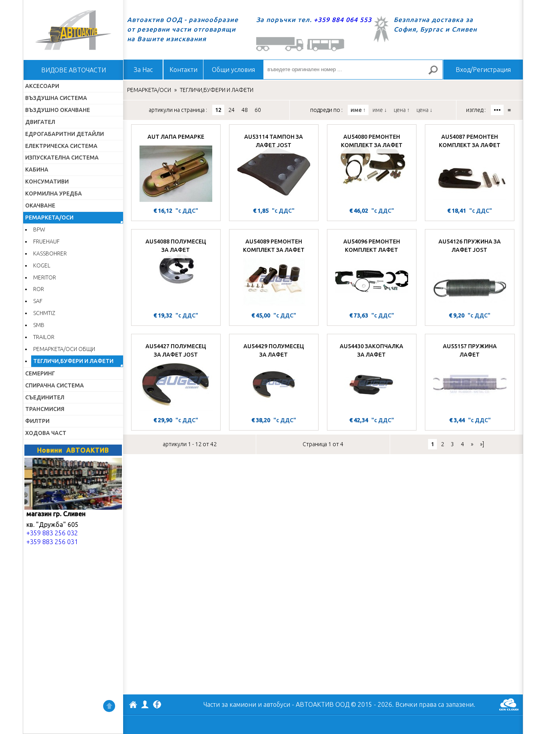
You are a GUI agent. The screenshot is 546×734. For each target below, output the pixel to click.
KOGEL (41, 265)
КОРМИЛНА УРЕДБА (53, 193)
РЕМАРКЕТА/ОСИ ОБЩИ (64, 349)
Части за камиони (229, 704)
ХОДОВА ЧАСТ (45, 433)
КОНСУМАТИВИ (47, 181)
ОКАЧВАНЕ (40, 205)
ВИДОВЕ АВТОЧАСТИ (73, 70)
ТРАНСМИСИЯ (44, 409)
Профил (145, 704)
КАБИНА (36, 169)
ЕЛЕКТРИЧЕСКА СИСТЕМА (61, 146)
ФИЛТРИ (37, 421)
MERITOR (44, 277)
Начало (73, 30)
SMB (38, 325)
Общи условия (233, 69)
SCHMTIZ (44, 313)
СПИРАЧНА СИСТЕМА (54, 385)
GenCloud (508, 704)
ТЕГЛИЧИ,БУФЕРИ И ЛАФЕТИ (73, 361)
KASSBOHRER (50, 253)
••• (497, 110)
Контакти (183, 69)
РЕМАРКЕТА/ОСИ (49, 217)
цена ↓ (424, 110)
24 (231, 110)
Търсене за (436, 73)
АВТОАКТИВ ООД (133, 705)
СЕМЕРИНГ (40, 373)
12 (218, 110)
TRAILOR (43, 337)
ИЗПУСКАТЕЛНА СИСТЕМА (62, 157)
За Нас (143, 69)
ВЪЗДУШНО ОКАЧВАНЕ (57, 110)
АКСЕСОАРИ (42, 86)
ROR (38, 289)
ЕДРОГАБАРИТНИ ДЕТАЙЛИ (64, 134)
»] (482, 444)
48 (244, 110)
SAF (37, 301)
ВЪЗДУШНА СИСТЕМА (56, 98)
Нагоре (109, 706)
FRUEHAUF (46, 241)
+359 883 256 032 (52, 533)
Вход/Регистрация (483, 69)
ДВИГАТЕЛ (40, 122)
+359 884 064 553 (343, 19)
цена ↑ (402, 110)
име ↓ (380, 110)
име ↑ (358, 110)
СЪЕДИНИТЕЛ (44, 397)
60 (258, 110)
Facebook (157, 705)
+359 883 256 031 (52, 541)
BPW (39, 229)
